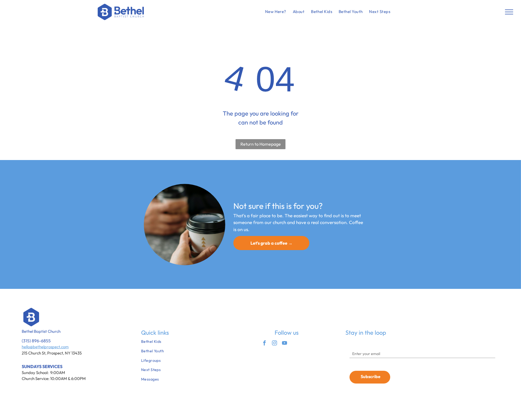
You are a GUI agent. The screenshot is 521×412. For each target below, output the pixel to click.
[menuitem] (276, 12)
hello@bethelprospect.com (45, 346)
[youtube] (284, 343)
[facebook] (264, 343)
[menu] (509, 12)
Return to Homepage (260, 144)
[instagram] (274, 343)
